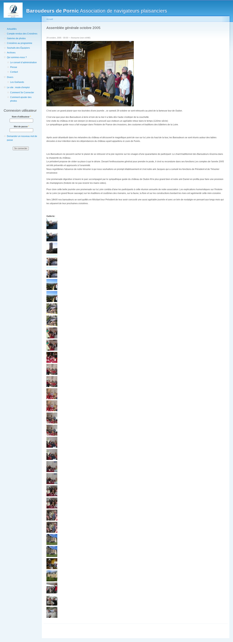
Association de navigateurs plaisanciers (96, 11)
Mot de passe (21, 126)
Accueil (49, 19)
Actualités (12, 29)
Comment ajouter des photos (20, 99)
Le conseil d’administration (23, 62)
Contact (14, 72)
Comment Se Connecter (22, 92)
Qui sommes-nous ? (17, 57)
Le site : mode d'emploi (18, 87)
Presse (13, 67)
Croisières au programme (19, 43)
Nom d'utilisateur (21, 116)
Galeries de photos (16, 38)
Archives (11, 52)
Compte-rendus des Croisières (22, 33)
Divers (10, 77)
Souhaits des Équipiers (18, 48)
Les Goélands (17, 82)
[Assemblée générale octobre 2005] (51, 228)
